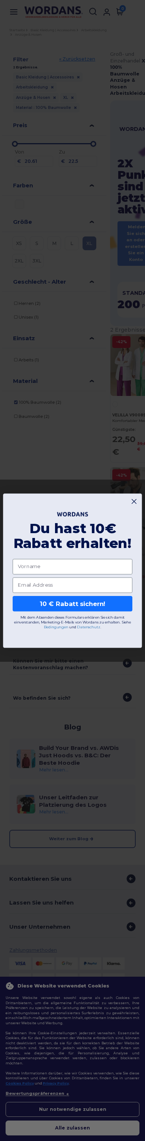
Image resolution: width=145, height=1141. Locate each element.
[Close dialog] (134, 501)
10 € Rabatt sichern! (73, 603)
